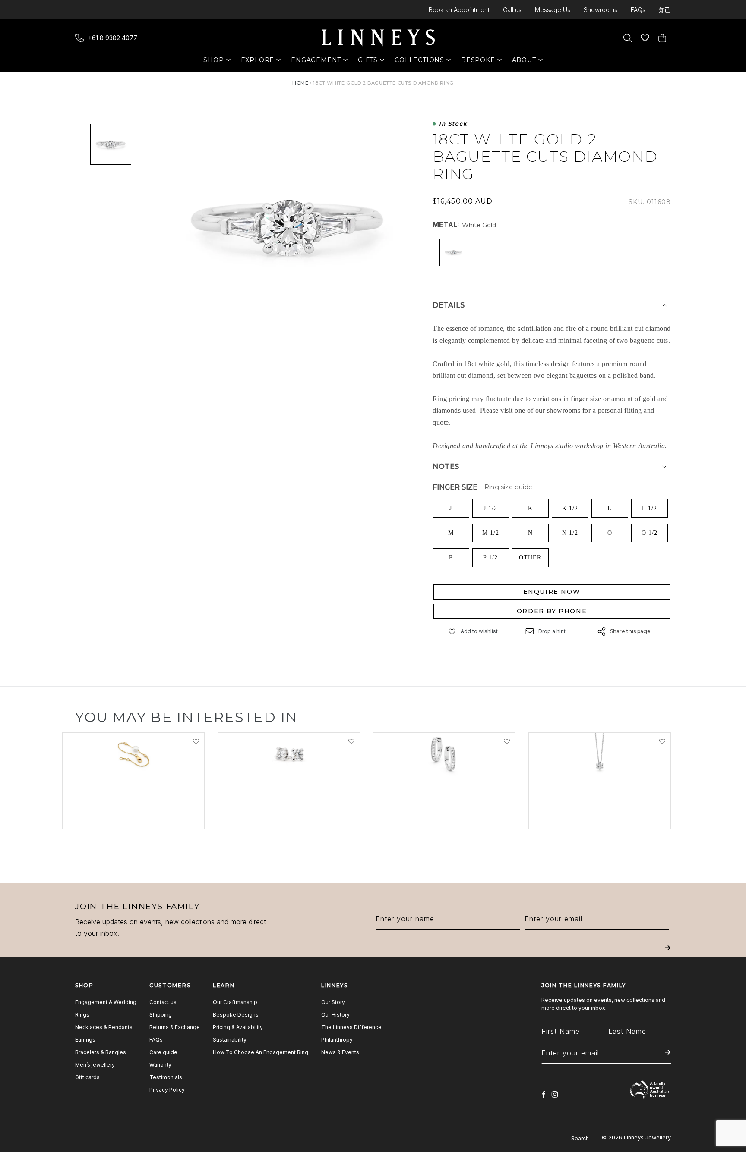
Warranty (160, 1064)
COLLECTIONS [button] (419, 62)
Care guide (163, 1052)
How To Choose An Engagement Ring (260, 1052)
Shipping (160, 1014)
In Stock (453, 124)
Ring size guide (508, 487)
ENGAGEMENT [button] (316, 62)
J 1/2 (490, 508)
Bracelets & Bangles (100, 1052)
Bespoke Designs (236, 1014)
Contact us (163, 1002)
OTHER (530, 557)
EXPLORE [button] (258, 62)
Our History (335, 1014)
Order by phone (552, 611)
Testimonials (165, 1077)
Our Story (333, 1002)
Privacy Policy (167, 1089)
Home (300, 83)
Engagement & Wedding (105, 1002)
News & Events (340, 1052)
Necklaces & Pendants (104, 1027)
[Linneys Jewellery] (378, 38)
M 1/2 (490, 533)
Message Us (552, 9)
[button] (452, 631)
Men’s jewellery (95, 1064)
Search (580, 1138)
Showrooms (600, 9)
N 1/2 (570, 533)
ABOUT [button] (526, 62)
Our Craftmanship (235, 1002)
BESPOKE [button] (478, 62)
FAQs (638, 9)
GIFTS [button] (372, 62)
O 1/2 (649, 533)
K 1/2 (570, 508)
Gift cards (87, 1077)
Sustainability (230, 1039)
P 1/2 (490, 557)
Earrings (85, 1039)
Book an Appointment (459, 9)
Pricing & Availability (238, 1027)
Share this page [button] (630, 631)
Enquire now (552, 592)
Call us (512, 9)
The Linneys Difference (351, 1027)
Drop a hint (552, 631)
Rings (82, 1014)
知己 (665, 9)
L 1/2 (649, 508)
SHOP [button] (217, 62)
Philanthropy (337, 1039)
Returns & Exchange (174, 1027)
